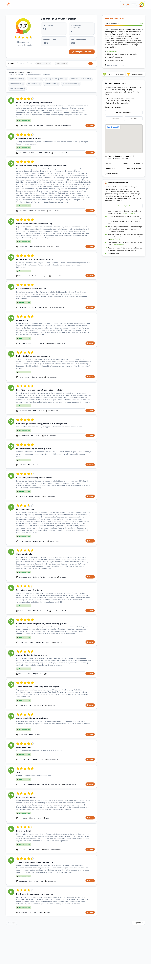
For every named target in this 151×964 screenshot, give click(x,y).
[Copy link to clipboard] (123, 5)
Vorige (12, 922)
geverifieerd (115, 239)
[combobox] (43, 63)
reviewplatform (133, 219)
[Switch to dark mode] (128, 5)
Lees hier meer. (118, 244)
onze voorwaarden (129, 213)
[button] (124, 253)
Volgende (137, 922)
